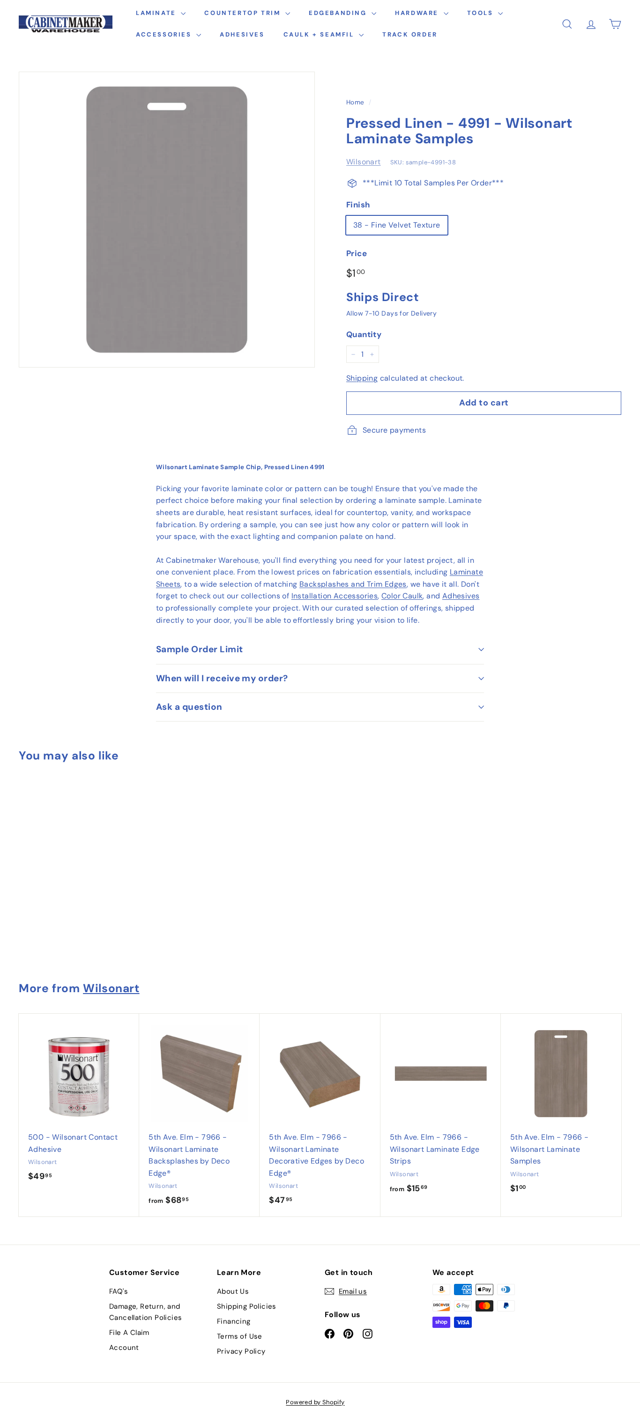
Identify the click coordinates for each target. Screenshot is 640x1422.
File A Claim (129, 1332)
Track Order (410, 34)
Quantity (363, 334)
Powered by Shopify (315, 1402)
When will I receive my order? (222, 678)
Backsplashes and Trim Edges (353, 584)
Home (355, 102)
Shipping (362, 378)
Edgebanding (339, 13)
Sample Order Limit (199, 649)
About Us (233, 1291)
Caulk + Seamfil (320, 34)
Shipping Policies (246, 1306)
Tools (481, 13)
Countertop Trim (243, 13)
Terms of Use (239, 1336)
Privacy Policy (241, 1351)
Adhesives (242, 34)
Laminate (157, 13)
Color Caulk (402, 596)
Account (124, 1347)
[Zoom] (166, 219)
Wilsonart (363, 162)
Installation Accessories (334, 596)
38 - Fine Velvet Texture (396, 225)
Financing (234, 1321)
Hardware (418, 13)
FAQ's (118, 1291)
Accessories (165, 34)
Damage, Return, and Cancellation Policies (145, 1312)
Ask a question (189, 707)
